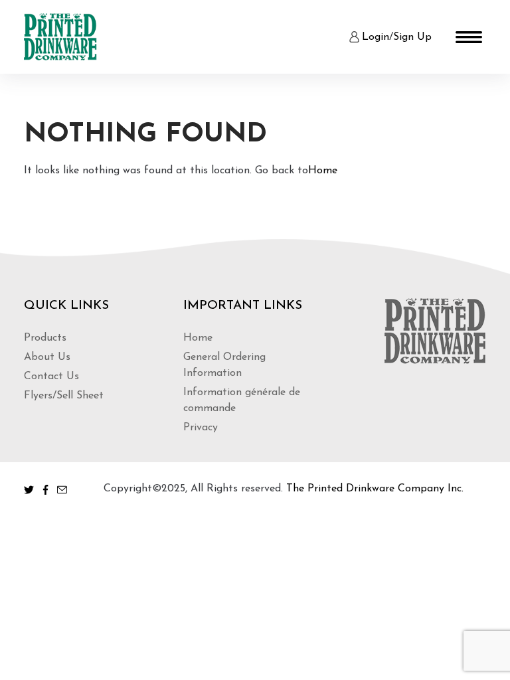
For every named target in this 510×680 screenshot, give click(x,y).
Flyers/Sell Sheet (64, 395)
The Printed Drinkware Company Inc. (375, 488)
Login (375, 37)
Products (45, 338)
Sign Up (412, 37)
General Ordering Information (224, 365)
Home (322, 170)
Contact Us (51, 376)
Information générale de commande (241, 400)
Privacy (200, 427)
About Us (47, 357)
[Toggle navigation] (469, 37)
